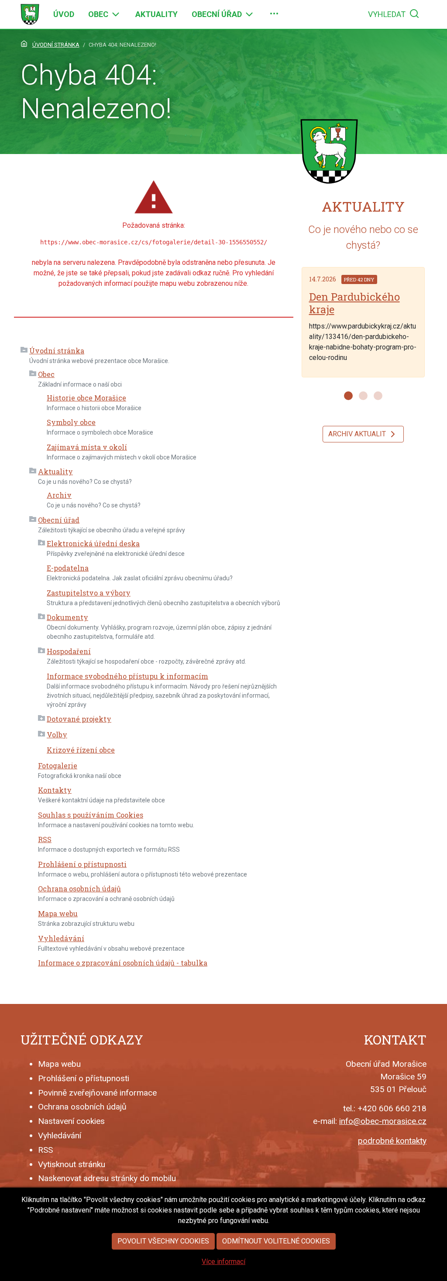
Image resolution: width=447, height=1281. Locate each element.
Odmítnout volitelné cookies (276, 1241)
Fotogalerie (57, 765)
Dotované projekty (79, 718)
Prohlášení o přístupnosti (82, 864)
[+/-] (24, 351)
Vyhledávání (61, 938)
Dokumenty (67, 617)
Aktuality (55, 471)
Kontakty (55, 790)
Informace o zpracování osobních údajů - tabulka (122, 962)
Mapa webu (58, 913)
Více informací (223, 1261)
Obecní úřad (58, 519)
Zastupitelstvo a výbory (89, 592)
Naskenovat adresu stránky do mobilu (107, 1178)
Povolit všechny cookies (163, 1241)
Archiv (59, 495)
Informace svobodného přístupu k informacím (127, 676)
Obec (46, 374)
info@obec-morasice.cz (382, 1121)
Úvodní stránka (56, 350)
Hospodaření (69, 651)
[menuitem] (63, 14)
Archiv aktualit (358, 434)
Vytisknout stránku (71, 1164)
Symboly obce (71, 422)
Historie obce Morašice (86, 397)
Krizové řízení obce (81, 749)
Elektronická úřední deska (93, 543)
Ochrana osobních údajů (79, 888)
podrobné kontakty (392, 1141)
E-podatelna (68, 567)
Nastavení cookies (71, 1121)
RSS (45, 839)
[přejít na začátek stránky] (30, 14)
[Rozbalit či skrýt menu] (115, 14)
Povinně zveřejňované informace (97, 1093)
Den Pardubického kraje (354, 303)
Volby (57, 734)
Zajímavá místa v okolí (87, 447)
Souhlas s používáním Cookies (90, 814)
